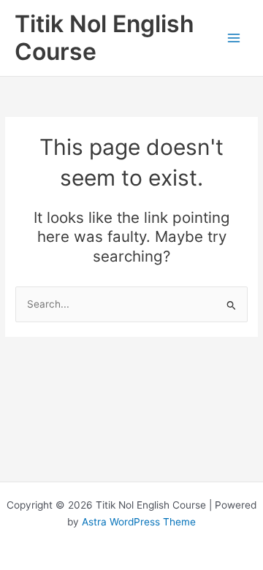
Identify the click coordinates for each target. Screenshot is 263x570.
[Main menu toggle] (234, 38)
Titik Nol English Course (104, 38)
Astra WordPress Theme (139, 522)
